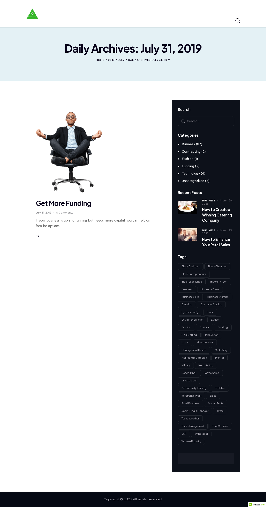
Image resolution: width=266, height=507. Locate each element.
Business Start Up (218, 296)
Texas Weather (190, 418)
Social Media (215, 403)
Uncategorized (193, 181)
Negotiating (205, 365)
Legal (184, 342)
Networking (188, 372)
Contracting (191, 151)
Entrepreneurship (192, 319)
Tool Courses (220, 426)
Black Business (190, 266)
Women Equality (191, 441)
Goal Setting (189, 334)
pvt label (220, 388)
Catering (186, 304)
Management (205, 342)
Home (100, 59)
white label (201, 433)
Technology (191, 173)
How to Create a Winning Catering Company (217, 214)
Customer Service (211, 304)
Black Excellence (191, 281)
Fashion (188, 159)
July (121, 59)
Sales (213, 395)
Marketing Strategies (194, 357)
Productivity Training (193, 388)
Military (185, 365)
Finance (204, 327)
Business (188, 144)
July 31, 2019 (43, 212)
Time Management (192, 426)
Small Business (190, 403)
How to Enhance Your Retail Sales (216, 242)
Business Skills (190, 296)
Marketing (221, 350)
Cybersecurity (190, 312)
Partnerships (211, 372)
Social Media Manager (194, 410)
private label (188, 380)
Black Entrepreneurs (193, 274)
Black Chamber (217, 266)
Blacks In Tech (218, 281)
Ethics (215, 319)
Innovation (211, 334)
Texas (220, 410)
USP (183, 433)
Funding (188, 166)
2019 (111, 59)
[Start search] (237, 21)
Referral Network (191, 395)
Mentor (219, 357)
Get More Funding (63, 203)
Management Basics (193, 350)
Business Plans (210, 289)
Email (210, 312)
